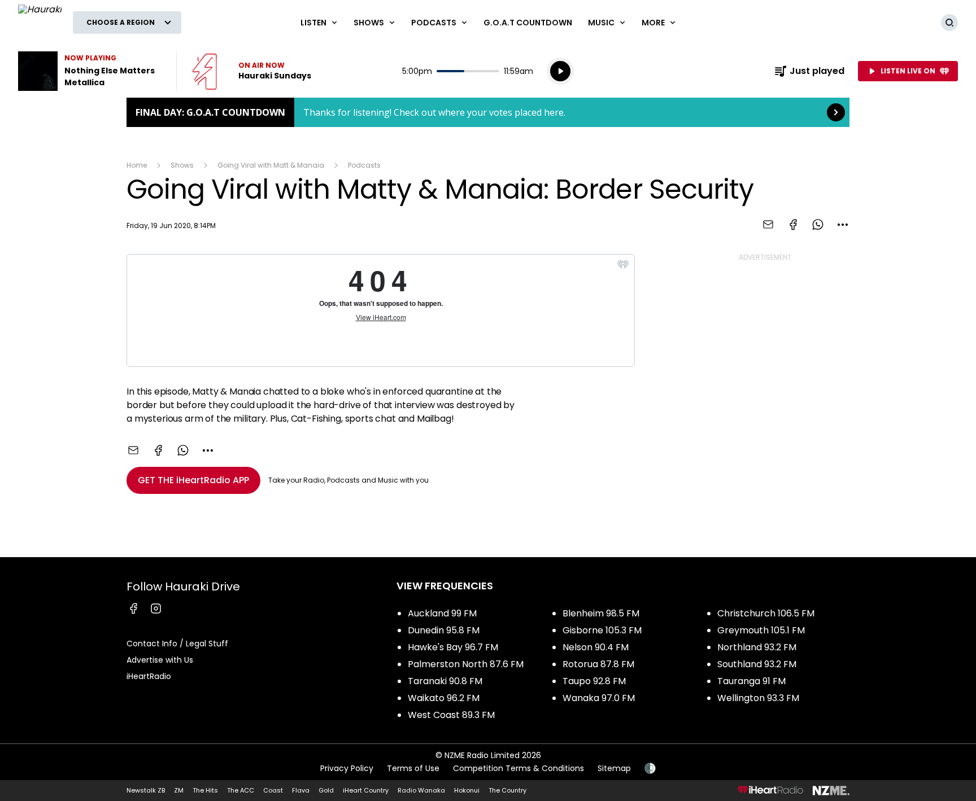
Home (137, 165)
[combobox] (842, 224)
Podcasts (364, 165)
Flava (301, 790)
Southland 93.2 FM (756, 664)
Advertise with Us (160, 660)
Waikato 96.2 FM (444, 697)
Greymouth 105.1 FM (761, 630)
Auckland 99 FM (442, 613)
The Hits (205, 790)
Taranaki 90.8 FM (445, 681)
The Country (507, 790)
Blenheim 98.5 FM (601, 613)
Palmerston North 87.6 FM (466, 664)
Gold (326, 790)
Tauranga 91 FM (751, 681)
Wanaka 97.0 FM (599, 697)
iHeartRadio (149, 676)
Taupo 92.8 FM (594, 681)
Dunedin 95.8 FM (444, 630)
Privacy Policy (346, 768)
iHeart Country (366, 790)
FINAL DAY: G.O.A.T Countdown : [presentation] (488, 112)
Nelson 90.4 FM (596, 647)
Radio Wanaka (421, 790)
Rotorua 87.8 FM (598, 664)
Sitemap (614, 768)
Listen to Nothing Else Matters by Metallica (90, 71)
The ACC (240, 790)
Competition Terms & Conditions (518, 768)
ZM (179, 790)
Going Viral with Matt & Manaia (270, 165)
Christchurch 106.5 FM (765, 613)
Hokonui (467, 790)
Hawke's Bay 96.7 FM (453, 647)
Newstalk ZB (146, 790)
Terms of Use (413, 768)
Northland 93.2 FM (756, 647)
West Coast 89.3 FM (451, 714)
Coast (273, 790)
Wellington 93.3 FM (758, 697)
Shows (182, 165)
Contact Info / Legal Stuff (177, 643)
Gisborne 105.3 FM (602, 630)
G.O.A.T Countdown (527, 22)
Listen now (251, 71)
